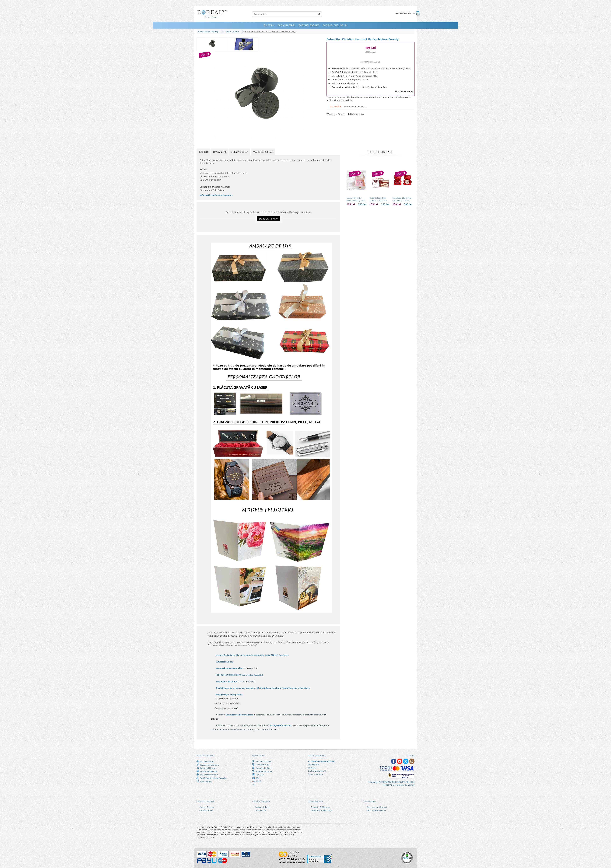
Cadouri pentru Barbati (376, 807)
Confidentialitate (262, 764)
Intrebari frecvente (263, 771)
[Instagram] (411, 761)
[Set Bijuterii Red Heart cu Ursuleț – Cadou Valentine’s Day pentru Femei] (402, 180)
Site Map (259, 774)
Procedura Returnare (209, 764)
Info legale (258, 755)
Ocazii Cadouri (233, 31)
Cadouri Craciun (206, 807)
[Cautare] (319, 14)
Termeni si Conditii (263, 761)
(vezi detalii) (283, 655)
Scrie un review (268, 218)
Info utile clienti (205, 755)
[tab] (204, 152)
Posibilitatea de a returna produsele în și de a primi (263, 688)
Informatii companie (209, 774)
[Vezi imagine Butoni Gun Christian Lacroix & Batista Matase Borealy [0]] (212, 44)
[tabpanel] (259, 96)
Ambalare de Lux (239, 152)
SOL (257, 778)
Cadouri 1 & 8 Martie (319, 807)
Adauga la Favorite (337, 114)
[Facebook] (393, 761)
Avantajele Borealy (263, 152)
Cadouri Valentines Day (320, 810)
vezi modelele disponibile (252, 675)
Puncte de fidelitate (208, 771)
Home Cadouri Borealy (208, 31)
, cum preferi (229, 694)
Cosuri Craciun (205, 810)
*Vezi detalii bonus (404, 91)
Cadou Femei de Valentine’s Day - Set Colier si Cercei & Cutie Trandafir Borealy (356, 199)
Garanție (226, 681)
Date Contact (206, 781)
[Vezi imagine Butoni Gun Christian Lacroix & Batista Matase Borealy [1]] (243, 44)
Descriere (203, 152)
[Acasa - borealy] (212, 14)
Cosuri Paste (260, 810)
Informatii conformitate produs (216, 195)
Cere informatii (357, 114)
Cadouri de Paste (262, 807)
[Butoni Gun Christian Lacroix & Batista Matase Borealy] (259, 96)
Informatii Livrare (207, 768)
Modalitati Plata (207, 761)
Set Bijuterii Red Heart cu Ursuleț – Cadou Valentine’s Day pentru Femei (402, 199)
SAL (254, 784)
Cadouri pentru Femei (376, 810)
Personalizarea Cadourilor (229, 668)
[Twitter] (405, 761)
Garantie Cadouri (263, 768)
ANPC (258, 781)
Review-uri (219, 152)
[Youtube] (399, 761)
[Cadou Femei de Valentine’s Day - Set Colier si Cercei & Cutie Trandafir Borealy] (356, 180)
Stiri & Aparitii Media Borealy (213, 778)
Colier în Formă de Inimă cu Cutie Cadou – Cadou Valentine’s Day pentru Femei (378, 199)
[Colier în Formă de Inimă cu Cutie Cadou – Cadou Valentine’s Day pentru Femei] (379, 180)
